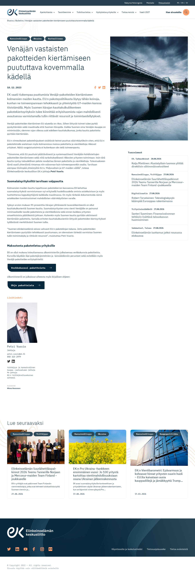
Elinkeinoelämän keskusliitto (21, 12)
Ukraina (38, 38)
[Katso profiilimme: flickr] (50, 549)
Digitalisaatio (140, 193)
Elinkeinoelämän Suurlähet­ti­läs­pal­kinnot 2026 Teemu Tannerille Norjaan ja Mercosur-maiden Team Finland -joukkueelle (158, 182)
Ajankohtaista (46, 12)
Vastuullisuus (55, 38)
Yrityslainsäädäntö (142, 209)
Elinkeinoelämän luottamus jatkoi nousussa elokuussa (157, 234)
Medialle (150, 3)
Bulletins (19, 20)
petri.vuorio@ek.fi (16, 354)
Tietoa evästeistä (179, 549)
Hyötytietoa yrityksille (106, 12)
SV (187, 3)
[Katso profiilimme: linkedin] (17, 549)
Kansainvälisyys (18, 38)
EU (133, 158)
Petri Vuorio (16, 346)
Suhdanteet (137, 228)
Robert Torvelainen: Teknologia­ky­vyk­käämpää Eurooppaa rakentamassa (153, 199)
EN (182, 3)
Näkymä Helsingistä (133, 3)
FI (178, 3)
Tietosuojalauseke (156, 549)
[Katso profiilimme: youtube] (25, 549)
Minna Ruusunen (13, 388)
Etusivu (10, 20)
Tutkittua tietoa (83, 12)
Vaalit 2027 (145, 12)
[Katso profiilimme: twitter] (9, 549)
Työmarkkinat (142, 158)
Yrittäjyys (156, 174)
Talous (148, 228)
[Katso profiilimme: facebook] (34, 549)
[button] (186, 12)
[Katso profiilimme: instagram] (42, 549)
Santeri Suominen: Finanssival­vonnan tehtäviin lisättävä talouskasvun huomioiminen (153, 216)
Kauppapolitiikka (169, 434)
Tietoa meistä (128, 12)
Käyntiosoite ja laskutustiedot (127, 549)
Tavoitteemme (64, 12)
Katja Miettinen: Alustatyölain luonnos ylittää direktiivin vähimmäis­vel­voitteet (157, 165)
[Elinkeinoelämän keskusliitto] (30, 532)
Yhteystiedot (164, 3)
